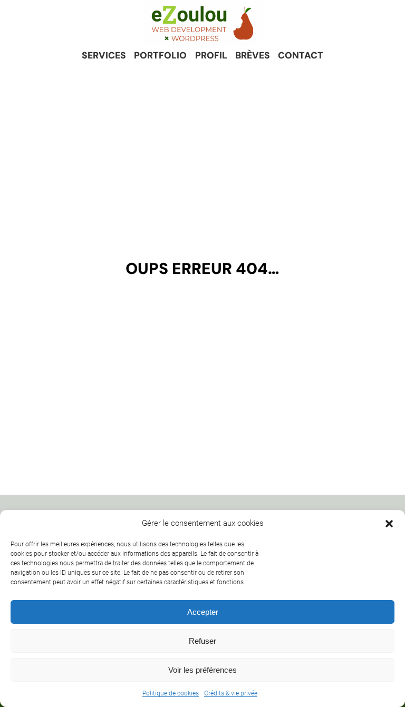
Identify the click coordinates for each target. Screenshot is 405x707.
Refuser (202, 640)
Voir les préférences (202, 669)
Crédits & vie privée (230, 693)
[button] (389, 523)
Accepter (202, 611)
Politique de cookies (170, 693)
